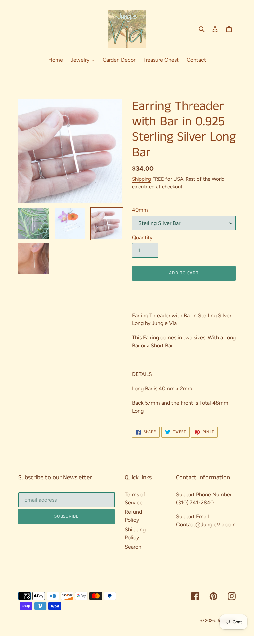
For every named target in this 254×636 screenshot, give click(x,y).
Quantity (142, 237)
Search (133, 547)
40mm (140, 210)
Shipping (141, 179)
